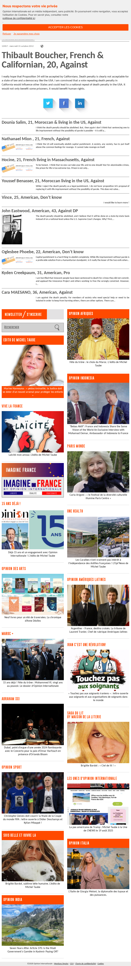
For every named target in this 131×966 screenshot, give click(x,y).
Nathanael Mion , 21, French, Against (36, 139)
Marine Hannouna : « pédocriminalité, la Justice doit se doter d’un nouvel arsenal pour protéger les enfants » (33, 392)
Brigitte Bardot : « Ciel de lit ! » (98, 765)
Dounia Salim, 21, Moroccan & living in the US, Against (51, 122)
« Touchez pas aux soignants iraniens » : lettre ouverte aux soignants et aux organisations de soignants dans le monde (98, 697)
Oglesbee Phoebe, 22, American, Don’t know (43, 252)
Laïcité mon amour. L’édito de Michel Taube (33, 455)
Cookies (101, 964)
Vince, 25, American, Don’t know (32, 197)
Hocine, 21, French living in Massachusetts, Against (48, 160)
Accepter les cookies (65, 27)
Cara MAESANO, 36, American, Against (37, 292)
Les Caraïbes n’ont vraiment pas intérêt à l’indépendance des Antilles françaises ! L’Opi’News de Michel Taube (98, 563)
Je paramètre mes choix (26, 33)
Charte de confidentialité (85, 964)
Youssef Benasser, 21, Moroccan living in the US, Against (53, 181)
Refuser (7, 33)
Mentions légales (61, 964)
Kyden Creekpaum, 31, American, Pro (36, 273)
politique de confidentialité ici (19, 18)
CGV (72, 964)
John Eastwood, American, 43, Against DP (40, 211)
